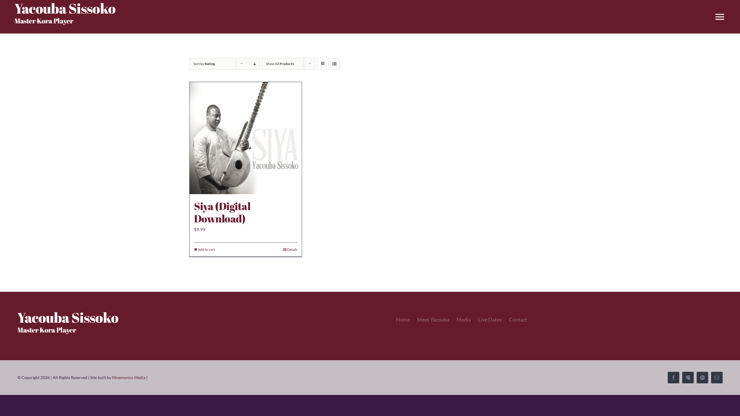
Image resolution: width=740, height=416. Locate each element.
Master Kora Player (43, 20)
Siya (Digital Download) (222, 212)
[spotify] (702, 377)
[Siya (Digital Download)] (246, 138)
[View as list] (334, 63)
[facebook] (673, 377)
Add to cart (206, 249)
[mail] (717, 377)
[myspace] (688, 377)
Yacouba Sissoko (67, 317)
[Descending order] (254, 64)
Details (292, 249)
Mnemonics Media (128, 377)
